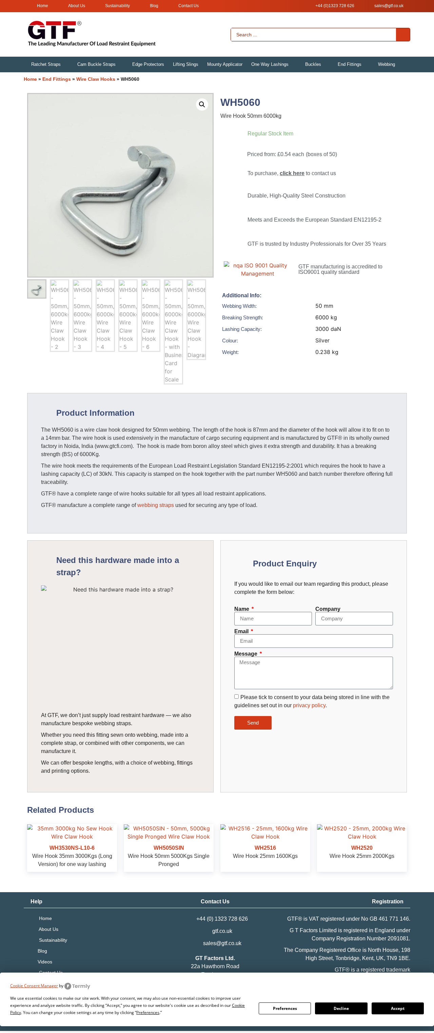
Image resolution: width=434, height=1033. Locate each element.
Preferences (285, 1008)
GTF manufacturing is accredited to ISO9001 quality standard (340, 269)
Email (242, 631)
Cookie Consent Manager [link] (34, 986)
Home (30, 79)
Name (242, 609)
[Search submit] (403, 34)
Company (327, 609)
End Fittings (56, 79)
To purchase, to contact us (292, 173)
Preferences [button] (147, 1012)
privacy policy (309, 705)
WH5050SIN (169, 848)
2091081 (398, 938)
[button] (50, 64)
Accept (398, 1008)
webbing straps (155, 505)
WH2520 (362, 848)
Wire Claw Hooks (95, 79)
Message (246, 654)
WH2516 (265, 848)
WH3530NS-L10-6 (72, 848)
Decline (341, 1008)
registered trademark (385, 970)
